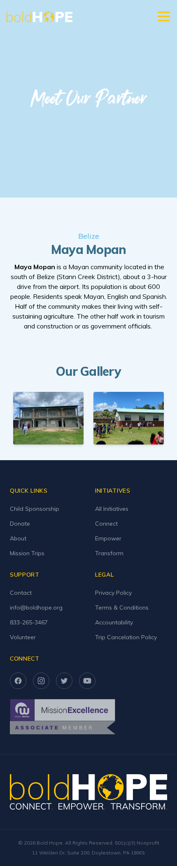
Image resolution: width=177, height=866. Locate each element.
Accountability (114, 622)
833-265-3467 (29, 622)
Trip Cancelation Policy (126, 637)
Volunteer (23, 637)
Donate (20, 523)
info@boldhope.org (36, 607)
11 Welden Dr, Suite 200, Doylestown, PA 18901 (88, 853)
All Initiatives (111, 508)
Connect (106, 523)
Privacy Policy (113, 592)
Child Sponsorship (34, 508)
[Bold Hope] (39, 17)
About (18, 538)
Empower (108, 538)
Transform (109, 553)
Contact (21, 592)
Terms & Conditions (122, 607)
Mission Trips (27, 553)
